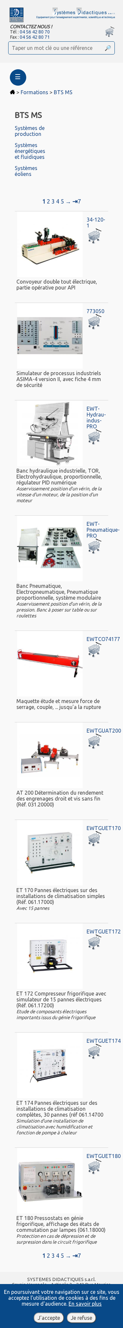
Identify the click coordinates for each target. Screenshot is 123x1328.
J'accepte (49, 1318)
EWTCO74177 (103, 639)
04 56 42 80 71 (35, 37)
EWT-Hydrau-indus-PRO (96, 417)
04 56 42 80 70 (35, 31)
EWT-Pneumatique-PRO (103, 530)
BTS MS (63, 92)
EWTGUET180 (104, 1156)
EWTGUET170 (104, 828)
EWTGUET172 (104, 931)
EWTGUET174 (104, 1041)
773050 (95, 311)
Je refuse (81, 1318)
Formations (34, 92)
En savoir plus (85, 1304)
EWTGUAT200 (104, 731)
